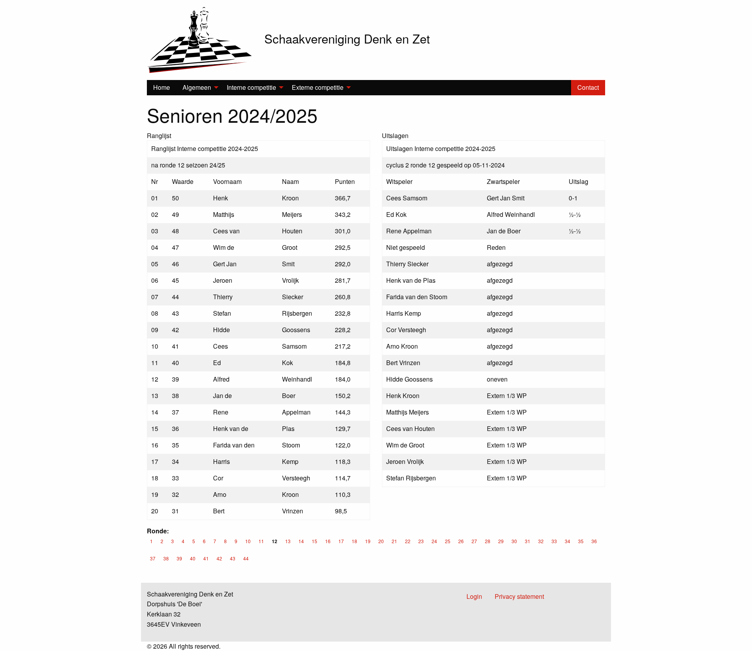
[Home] (200, 39)
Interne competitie (251, 87)
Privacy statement (519, 596)
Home (161, 87)
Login (474, 596)
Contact (588, 87)
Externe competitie (317, 87)
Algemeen (197, 87)
